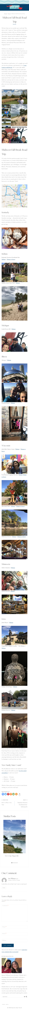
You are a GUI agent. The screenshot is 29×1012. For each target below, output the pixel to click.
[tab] (11, 862)
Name (4, 926)
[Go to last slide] (5, 841)
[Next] (24, 841)
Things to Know (11, 259)
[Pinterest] (8, 794)
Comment (5, 905)
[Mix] (11, 794)
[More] (16, 794)
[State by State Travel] (14, 7)
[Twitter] (5, 794)
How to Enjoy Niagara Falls (11, 856)
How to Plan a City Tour (7, 802)
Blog (7, 1004)
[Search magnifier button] (26, 997)
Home (3, 1004)
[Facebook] (3, 794)
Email (4, 933)
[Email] (13, 794)
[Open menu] (14, 2)
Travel (14, 24)
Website (4, 259)
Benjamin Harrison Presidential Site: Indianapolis (22, 803)
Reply (4, 887)
